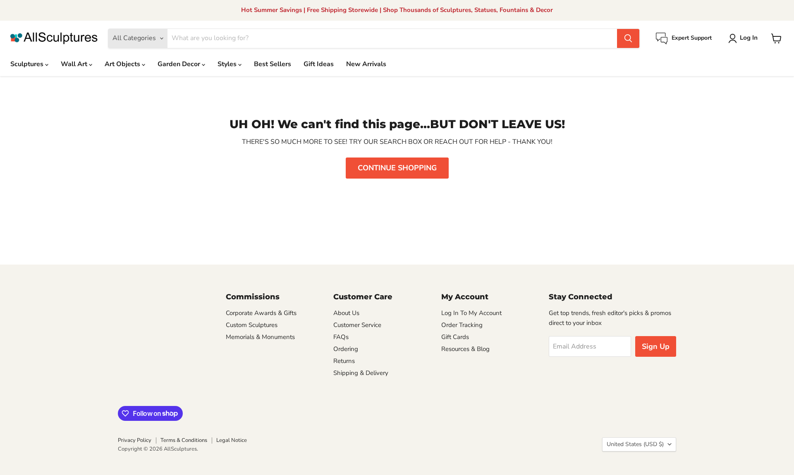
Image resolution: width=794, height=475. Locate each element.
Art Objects (123, 64)
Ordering (345, 349)
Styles (228, 64)
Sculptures (27, 64)
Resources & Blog (465, 349)
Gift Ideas (319, 64)
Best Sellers (272, 64)
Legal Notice (231, 440)
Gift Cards (455, 337)
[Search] (628, 38)
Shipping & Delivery (360, 373)
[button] (744, 38)
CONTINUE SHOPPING (397, 168)
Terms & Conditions (183, 440)
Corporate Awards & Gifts (261, 313)
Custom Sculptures (251, 325)
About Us (346, 313)
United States (635, 444)
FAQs (341, 337)
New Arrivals (366, 64)
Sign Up (656, 346)
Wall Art (75, 64)
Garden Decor (180, 64)
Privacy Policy (134, 440)
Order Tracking (462, 325)
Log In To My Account (471, 313)
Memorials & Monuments (260, 337)
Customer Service (357, 325)
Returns (344, 361)
